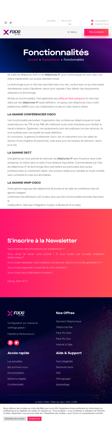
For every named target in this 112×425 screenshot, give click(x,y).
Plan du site (57, 402)
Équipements (51, 60)
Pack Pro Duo (63, 338)
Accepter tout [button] (34, 419)
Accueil (33, 60)
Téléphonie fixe (64, 327)
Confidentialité (15, 384)
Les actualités (15, 361)
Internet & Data (64, 344)
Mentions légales (17, 378)
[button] (96, 32)
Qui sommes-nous (18, 367)
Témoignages (63, 378)
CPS (74, 402)
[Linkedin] (6, 22)
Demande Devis (64, 367)
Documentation (16, 373)
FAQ (58, 373)
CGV (68, 402)
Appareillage (62, 384)
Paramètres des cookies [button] (14, 419)
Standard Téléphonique (68, 321)
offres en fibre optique (70, 98)
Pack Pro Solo (63, 333)
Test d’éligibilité (64, 361)
